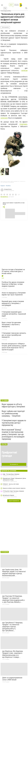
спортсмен (23, 124)
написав (24, 70)
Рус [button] (5, 8)
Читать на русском (5, 27)
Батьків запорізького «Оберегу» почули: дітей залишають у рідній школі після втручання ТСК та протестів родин (14, 347)
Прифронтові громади (9, 454)
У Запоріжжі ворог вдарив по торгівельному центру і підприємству (14, 422)
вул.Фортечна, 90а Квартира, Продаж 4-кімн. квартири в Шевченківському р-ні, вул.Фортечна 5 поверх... (12, 654)
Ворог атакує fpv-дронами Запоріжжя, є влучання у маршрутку (11, 324)
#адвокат (3, 185)
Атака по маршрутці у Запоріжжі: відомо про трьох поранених (14, 294)
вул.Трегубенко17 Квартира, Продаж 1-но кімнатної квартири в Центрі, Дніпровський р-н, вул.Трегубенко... (12, 627)
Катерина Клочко (8, 189)
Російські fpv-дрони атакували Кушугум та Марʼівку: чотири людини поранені (13, 284)
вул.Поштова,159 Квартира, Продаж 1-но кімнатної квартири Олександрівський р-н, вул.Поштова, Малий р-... (13, 599)
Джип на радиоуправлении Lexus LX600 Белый (12, 679)
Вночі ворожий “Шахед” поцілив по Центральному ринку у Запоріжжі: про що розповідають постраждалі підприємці (13, 434)
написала (4, 118)
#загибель (8, 185)
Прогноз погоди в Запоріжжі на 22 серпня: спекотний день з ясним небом (13, 271)
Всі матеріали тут (14, 464)
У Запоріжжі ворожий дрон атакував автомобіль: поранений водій (14, 314)
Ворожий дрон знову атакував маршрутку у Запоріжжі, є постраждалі (13, 303)
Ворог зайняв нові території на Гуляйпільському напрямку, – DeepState (13, 413)
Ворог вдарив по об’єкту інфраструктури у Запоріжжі (13, 405)
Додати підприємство (14, 500)
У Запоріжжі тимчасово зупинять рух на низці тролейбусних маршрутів (14, 335)
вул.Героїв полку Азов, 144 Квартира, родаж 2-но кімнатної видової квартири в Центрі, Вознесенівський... (14, 573)
